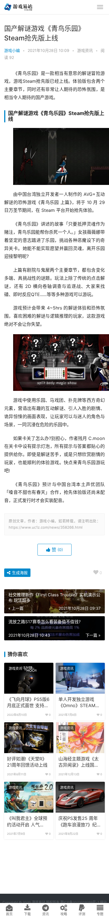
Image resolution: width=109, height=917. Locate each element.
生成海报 (19, 572)
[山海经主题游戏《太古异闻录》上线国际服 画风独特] (80, 737)
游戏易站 (38, 902)
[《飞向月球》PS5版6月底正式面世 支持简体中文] (28, 678)
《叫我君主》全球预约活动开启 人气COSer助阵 (27, 822)
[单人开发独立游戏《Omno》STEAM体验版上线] (80, 678)
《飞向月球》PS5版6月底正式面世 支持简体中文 (28, 703)
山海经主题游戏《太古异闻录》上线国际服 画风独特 (78, 762)
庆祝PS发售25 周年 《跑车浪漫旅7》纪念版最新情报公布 (79, 822)
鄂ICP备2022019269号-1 (79, 902)
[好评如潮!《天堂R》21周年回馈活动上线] (28, 737)
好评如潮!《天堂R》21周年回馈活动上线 (27, 762)
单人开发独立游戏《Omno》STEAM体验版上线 (79, 703)
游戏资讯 (85, 50)
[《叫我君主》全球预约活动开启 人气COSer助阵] (28, 797)
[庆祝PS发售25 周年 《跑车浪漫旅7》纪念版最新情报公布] (80, 797)
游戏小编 (12, 50)
